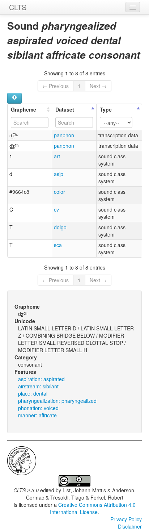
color (59, 191)
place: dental (32, 393)
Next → (98, 85)
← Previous (55, 85)
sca (58, 245)
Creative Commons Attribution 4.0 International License (93, 508)
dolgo (60, 227)
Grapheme (23, 109)
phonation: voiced (38, 408)
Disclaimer (130, 526)
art (57, 156)
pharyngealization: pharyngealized (57, 400)
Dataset (64, 109)
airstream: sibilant (38, 386)
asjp (58, 174)
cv (56, 209)
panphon (64, 135)
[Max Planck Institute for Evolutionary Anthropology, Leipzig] (21, 460)
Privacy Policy (126, 519)
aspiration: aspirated (41, 379)
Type (106, 109)
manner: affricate (37, 415)
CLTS (17, 7)
